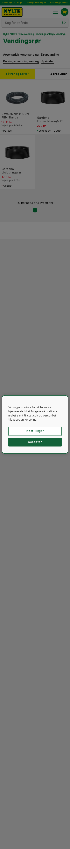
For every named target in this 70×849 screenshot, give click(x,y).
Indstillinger (35, 431)
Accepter (35, 442)
